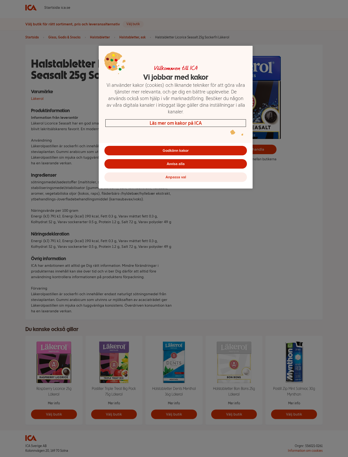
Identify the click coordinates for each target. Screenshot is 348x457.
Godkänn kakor (176, 150)
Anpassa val (175, 177)
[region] (176, 117)
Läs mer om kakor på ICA (176, 123)
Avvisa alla (176, 164)
